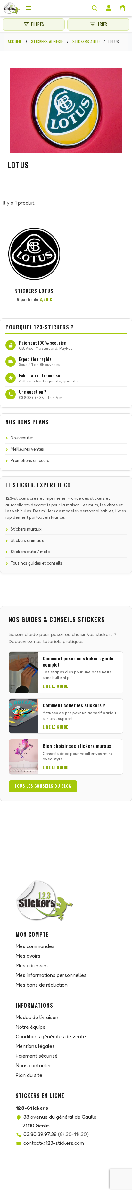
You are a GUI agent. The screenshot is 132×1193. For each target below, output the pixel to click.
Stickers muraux (26, 529)
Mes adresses (32, 965)
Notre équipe (30, 1027)
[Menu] (28, 8)
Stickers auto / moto (30, 551)
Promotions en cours (30, 460)
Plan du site (29, 1075)
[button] (54, 239)
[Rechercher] (94, 8)
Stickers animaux (27, 540)
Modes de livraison (37, 1017)
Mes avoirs (28, 956)
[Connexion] (109, 8)
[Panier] (123, 8)
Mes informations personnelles (51, 975)
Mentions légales (35, 1046)
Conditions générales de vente (51, 1036)
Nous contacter (33, 1065)
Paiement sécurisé (37, 1056)
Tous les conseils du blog (42, 786)
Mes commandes (35, 946)
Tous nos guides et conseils (36, 563)
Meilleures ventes (27, 449)
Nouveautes (22, 437)
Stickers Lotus (34, 290)
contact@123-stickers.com (53, 1143)
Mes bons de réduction (42, 985)
